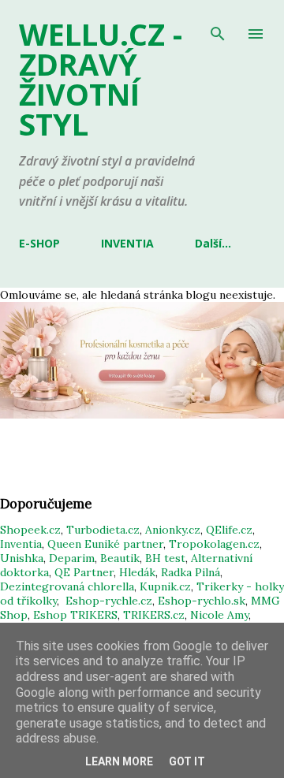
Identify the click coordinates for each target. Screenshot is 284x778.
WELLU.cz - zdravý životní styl (100, 78)
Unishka (21, 558)
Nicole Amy (219, 615)
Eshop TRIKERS (75, 615)
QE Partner (84, 572)
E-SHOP (39, 243)
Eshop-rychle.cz (108, 601)
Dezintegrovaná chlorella (67, 586)
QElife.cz (229, 530)
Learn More (119, 761)
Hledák (137, 572)
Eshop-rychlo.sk (201, 601)
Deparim (72, 558)
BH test (165, 558)
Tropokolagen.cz (214, 544)
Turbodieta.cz (103, 530)
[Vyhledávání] (217, 28)
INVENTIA (127, 243)
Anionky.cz (172, 530)
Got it (187, 761)
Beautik (120, 558)
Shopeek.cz (30, 530)
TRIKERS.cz (154, 615)
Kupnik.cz (165, 586)
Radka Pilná (190, 572)
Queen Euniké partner (105, 544)
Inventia (21, 544)
